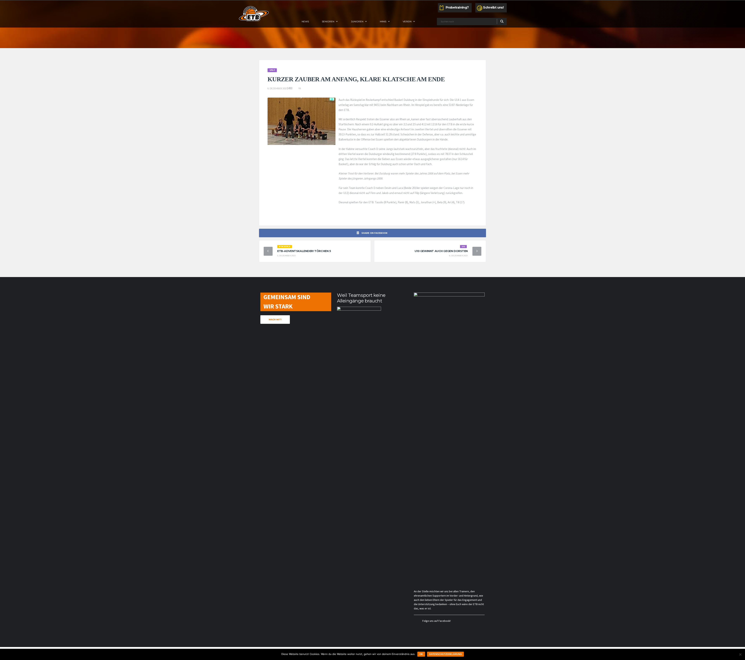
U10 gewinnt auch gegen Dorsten (441, 251)
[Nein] (740, 654)
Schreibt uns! (493, 7)
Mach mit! (275, 319)
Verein (407, 21)
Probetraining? (457, 7)
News (305, 21)
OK (421, 654)
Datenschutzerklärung (445, 654)
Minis (383, 21)
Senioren (328, 21)
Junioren (357, 21)
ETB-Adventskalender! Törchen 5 (304, 251)
